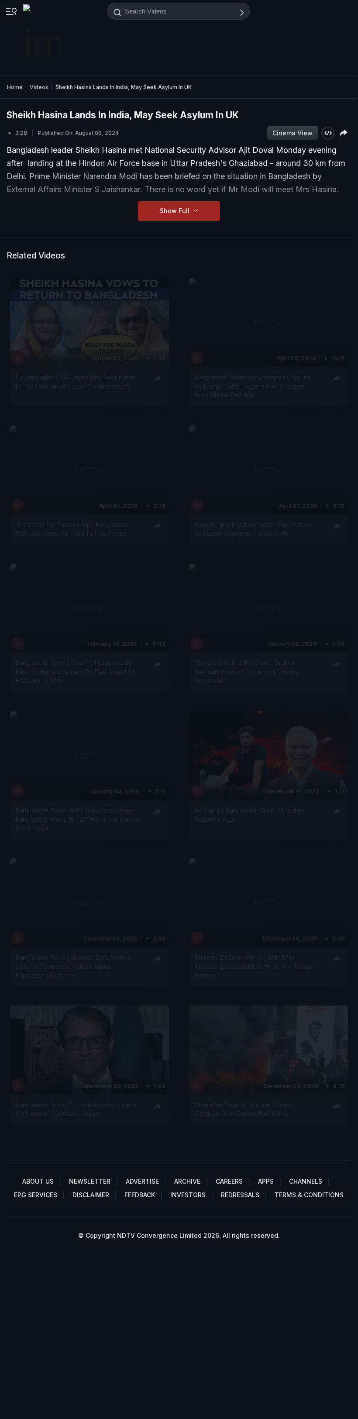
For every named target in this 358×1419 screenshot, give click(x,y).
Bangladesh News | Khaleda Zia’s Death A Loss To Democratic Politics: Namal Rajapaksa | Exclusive (73, 966)
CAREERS (229, 1181)
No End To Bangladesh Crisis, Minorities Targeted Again (250, 815)
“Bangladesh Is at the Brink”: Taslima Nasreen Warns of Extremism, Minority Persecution (247, 672)
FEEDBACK (139, 1195)
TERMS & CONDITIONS (309, 1195)
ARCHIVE (187, 1181)
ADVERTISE (142, 1181)
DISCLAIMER (90, 1195)
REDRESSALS (240, 1195)
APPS (266, 1181)
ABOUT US (38, 1181)
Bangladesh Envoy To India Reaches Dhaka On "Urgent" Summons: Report (76, 1109)
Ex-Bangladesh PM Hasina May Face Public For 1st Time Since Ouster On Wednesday (76, 382)
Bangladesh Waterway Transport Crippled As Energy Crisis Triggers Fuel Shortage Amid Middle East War (253, 386)
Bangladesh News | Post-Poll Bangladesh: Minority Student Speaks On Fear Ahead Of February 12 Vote (75, 672)
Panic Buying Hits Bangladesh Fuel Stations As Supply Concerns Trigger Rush (254, 529)
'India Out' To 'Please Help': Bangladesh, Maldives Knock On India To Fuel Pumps (73, 529)
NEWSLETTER (89, 1181)
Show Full (175, 210)
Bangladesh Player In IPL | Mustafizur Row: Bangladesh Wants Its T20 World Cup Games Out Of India (77, 819)
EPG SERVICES (35, 1195)
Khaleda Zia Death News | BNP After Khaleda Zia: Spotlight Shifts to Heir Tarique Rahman (255, 966)
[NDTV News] (42, 37)
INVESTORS (188, 1195)
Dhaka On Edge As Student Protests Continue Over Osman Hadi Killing (244, 1109)
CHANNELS (305, 1181)
